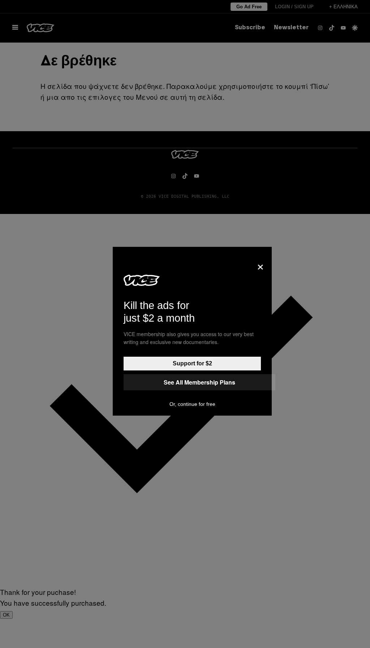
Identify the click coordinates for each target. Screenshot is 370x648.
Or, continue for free (192, 404)
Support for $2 (192, 363)
